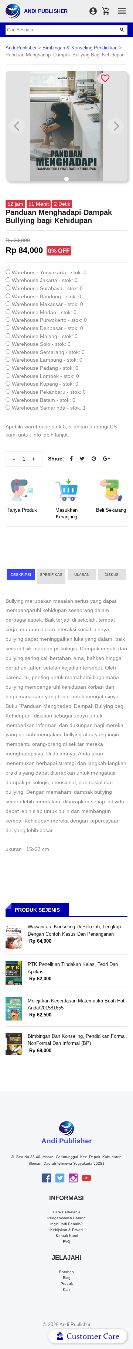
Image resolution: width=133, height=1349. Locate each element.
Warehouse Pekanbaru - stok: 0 (49, 392)
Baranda (66, 1272)
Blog (67, 1278)
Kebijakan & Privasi (66, 1230)
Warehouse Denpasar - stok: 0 (47, 328)
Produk (67, 1284)
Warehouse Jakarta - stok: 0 (45, 280)
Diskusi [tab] (112, 575)
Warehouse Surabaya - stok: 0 (47, 288)
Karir (67, 1289)
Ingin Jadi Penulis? (66, 1224)
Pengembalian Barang (66, 1218)
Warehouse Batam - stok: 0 (43, 400)
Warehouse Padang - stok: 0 (45, 368)
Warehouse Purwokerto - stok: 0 (49, 320)
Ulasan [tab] (81, 575)
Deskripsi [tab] (21, 575)
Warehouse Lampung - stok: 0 (47, 360)
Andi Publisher (21, 48)
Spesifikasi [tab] (51, 576)
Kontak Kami (67, 1236)
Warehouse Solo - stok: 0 (41, 344)
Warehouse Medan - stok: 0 (44, 312)
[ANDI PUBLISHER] (13, 11)
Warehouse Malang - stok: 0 (45, 336)
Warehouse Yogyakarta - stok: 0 (49, 272)
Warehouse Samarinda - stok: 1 (49, 408)
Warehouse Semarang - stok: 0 (48, 352)
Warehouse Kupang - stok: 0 (45, 384)
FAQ (66, 1242)
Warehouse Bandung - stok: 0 (46, 296)
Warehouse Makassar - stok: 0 (47, 304)
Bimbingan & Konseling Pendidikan (79, 48)
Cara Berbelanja (67, 1212)
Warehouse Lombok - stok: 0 (45, 376)
